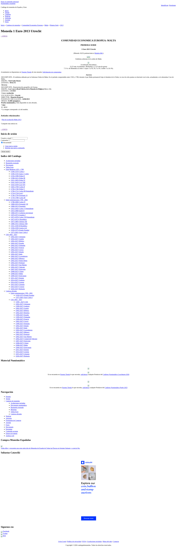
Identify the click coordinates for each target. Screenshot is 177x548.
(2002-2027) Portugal (18, 263)
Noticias (7, 16)
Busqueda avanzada (12, 163)
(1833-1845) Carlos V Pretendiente (22, 208)
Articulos (9, 418)
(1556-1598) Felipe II (18, 176)
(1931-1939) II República (19, 226)
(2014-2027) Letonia (17, 282)
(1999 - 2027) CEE (22, 302)
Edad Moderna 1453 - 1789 (15, 169)
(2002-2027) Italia (16, 254)
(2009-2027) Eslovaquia (18, 276)
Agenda (7, 20)
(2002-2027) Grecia (17, 250)
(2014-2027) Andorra (17, 280)
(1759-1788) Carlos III (18, 198)
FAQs (84, 541)
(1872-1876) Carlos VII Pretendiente (22, 217)
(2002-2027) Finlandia (18, 245)
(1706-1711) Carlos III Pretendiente (22, 191)
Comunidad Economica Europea (32, 25)
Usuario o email (6, 138)
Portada (8, 396)
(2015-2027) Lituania (17, 284)
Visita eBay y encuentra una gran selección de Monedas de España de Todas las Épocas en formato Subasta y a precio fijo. (40, 448)
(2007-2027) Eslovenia (18, 269)
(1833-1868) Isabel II (17, 211)
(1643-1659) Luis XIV (18, 185)
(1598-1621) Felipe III (18, 178)
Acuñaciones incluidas (13, 161)
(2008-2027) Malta (17, 274)
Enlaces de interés (11, 433)
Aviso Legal (62, 541)
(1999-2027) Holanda (23, 324)
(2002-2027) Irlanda (17, 252)
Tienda (7, 12)
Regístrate (172, 5)
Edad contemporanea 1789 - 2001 (22, 293)
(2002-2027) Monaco (17, 258)
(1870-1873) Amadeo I (18, 215)
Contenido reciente (12, 431)
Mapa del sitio (107, 541)
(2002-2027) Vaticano (18, 267)
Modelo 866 (99, 53)
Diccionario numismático (19, 405)
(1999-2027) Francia (22, 319)
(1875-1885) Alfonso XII (19, 221)
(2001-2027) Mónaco (22, 332)
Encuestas (9, 429)
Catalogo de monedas (13, 25)
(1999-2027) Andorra (22, 306)
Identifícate (164, 5)
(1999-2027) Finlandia (23, 317)
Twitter (4, 533)
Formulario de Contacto (13, 420)
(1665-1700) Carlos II (18, 187)
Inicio (7, 11)
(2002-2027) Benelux (23, 313)
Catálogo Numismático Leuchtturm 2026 (116, 374)
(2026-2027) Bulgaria (18, 289)
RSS (4, 536)
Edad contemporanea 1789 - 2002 (17, 200)
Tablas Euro (10, 167)
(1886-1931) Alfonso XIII (19, 224)
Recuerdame (7, 142)
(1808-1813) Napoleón (18, 206)
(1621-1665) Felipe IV (18, 180)
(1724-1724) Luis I (17, 193)
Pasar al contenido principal (10, 2)
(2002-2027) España (17, 243)
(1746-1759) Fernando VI (19, 195)
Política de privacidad (74, 541)
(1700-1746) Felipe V (18, 189)
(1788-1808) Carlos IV (18, 202)
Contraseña (5, 140)
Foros (7, 22)
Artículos (8, 18)
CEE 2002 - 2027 (11, 234)
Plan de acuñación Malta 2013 (11, 120)
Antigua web (10, 436)
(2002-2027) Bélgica (17, 241)
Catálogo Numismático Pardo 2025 (116, 387)
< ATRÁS (4, 36)
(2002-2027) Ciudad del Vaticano (26, 339)
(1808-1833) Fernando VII (19, 204)
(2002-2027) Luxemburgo (19, 256)
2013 (61, 25)
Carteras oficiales (11, 291)
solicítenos (84, 374)
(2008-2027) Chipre (17, 271)
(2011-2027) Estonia (17, 278)
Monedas (14, 409)
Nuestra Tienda (26, 72)
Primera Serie (54, 25)
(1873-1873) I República (19, 219)
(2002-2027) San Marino (19, 265)
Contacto (116, 541)
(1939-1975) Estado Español (20, 230)
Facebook (5, 531)
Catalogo (8, 14)
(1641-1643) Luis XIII (18, 182)
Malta (46, 25)
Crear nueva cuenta (11, 146)
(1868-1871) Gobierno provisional (22, 213)
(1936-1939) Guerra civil (19, 228)
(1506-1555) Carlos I (17, 171)
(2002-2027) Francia (17, 247)
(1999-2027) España (22, 315)
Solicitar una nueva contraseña (15, 148)
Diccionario (9, 165)
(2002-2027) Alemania (18, 237)
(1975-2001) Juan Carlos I (19, 232)
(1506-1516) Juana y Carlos (20, 174)
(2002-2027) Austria (17, 239)
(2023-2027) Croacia (17, 287)
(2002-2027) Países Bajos (19, 260)
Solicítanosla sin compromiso (52, 72)
